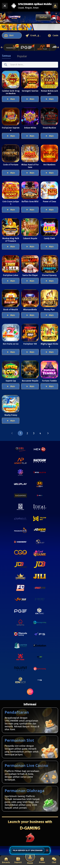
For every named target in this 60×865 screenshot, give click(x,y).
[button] (12, 433)
